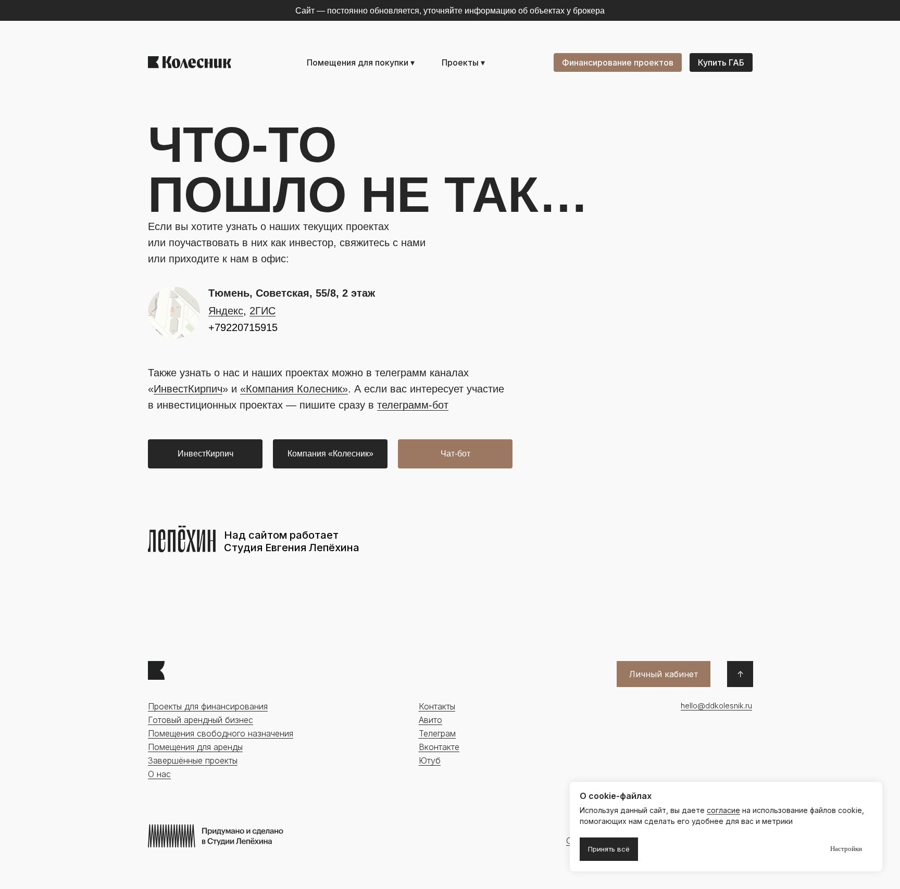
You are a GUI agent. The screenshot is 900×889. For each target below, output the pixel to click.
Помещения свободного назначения (220, 733)
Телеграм (437, 733)
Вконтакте (439, 747)
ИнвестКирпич (188, 389)
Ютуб (430, 760)
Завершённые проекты (193, 760)
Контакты (437, 706)
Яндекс (225, 310)
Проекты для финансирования (208, 706)
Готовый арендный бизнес (200, 720)
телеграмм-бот (412, 405)
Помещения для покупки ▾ (361, 62)
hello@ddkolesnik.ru (716, 705)
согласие (723, 810)
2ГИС (262, 310)
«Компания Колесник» (294, 389)
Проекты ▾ (463, 62)
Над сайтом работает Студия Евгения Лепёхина (291, 541)
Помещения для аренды (195, 747)
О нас (159, 774)
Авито (430, 720)
